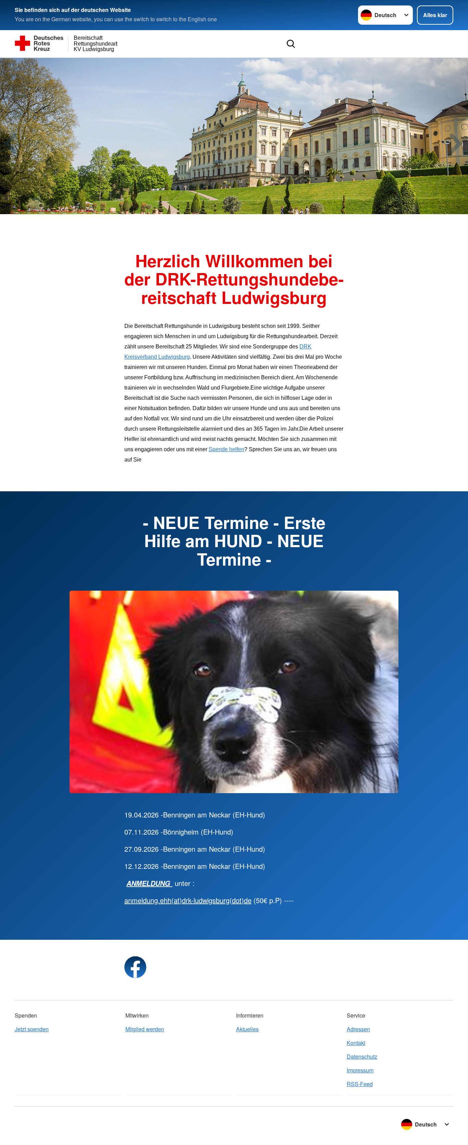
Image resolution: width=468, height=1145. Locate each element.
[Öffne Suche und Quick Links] (290, 43)
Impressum (360, 1070)
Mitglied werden (144, 1029)
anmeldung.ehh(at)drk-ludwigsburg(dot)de (187, 900)
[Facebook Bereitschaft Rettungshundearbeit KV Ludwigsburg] (135, 967)
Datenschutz (362, 1056)
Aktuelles (247, 1029)
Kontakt (356, 1043)
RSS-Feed (360, 1084)
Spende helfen (226, 449)
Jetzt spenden (32, 1029)
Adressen (358, 1029)
